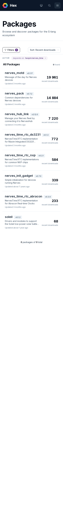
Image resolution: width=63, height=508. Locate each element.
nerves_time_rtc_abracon (23, 196)
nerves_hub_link (17, 114)
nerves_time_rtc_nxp (20, 155)
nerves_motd (14, 73)
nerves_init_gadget (19, 176)
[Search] (49, 5)
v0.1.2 (17, 217)
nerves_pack (14, 93)
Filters (12, 50)
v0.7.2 (29, 94)
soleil (9, 217)
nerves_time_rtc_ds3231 (23, 134)
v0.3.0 (48, 197)
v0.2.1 (41, 155)
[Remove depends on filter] (45, 58)
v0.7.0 (38, 176)
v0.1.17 (30, 73)
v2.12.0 (35, 114)
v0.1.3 (45, 135)
